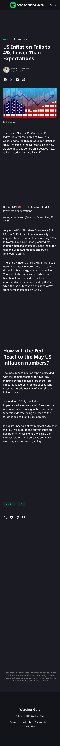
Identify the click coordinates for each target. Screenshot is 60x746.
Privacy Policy (30, 726)
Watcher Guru (30, 710)
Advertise (27, 722)
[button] (4, 5)
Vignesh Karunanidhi (20, 68)
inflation (9, 504)
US (31, 144)
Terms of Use (41, 722)
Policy (6, 39)
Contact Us (15, 722)
